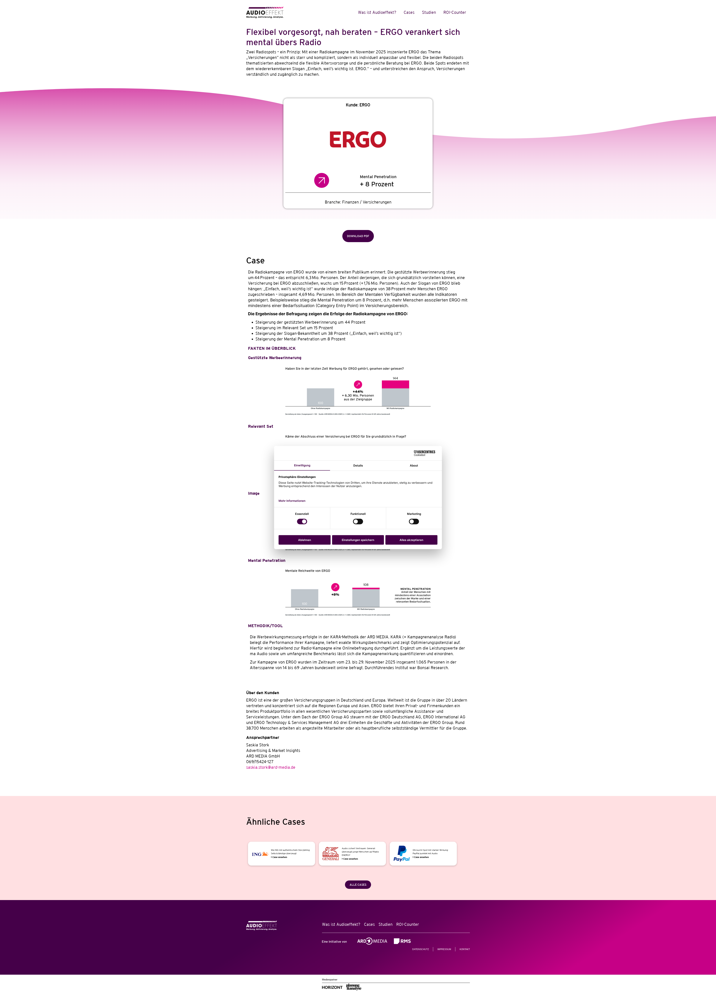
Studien (429, 12)
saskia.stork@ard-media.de (270, 767)
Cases (409, 12)
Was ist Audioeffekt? (377, 12)
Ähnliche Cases (275, 821)
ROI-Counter (454, 12)
